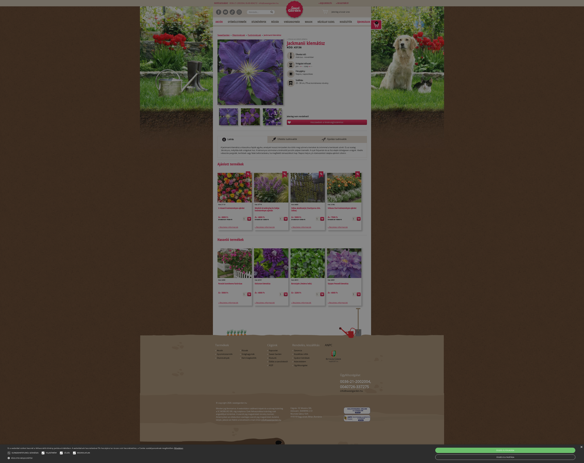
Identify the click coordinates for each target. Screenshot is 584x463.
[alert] (292, 231)
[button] (9, 453)
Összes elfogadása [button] (505, 450)
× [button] (581, 447)
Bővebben (178, 448)
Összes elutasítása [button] (505, 457)
